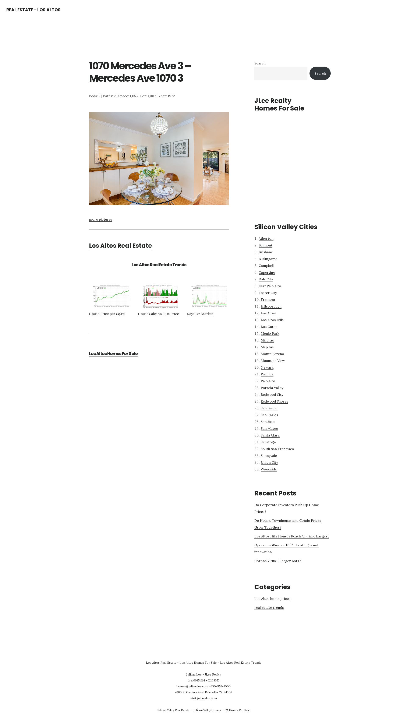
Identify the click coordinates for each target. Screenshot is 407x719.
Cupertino (267, 272)
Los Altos (268, 313)
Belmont (265, 245)
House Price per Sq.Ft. (107, 314)
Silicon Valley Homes (207, 710)
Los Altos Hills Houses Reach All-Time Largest (291, 536)
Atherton (266, 238)
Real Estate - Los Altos (33, 10)
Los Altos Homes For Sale (113, 354)
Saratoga (268, 442)
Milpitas (267, 347)
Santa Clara (270, 435)
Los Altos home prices (272, 598)
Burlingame (268, 259)
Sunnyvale (269, 455)
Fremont (268, 299)
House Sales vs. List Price (158, 314)
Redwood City (272, 394)
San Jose (268, 422)
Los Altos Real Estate (120, 246)
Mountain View (273, 360)
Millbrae (267, 340)
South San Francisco (277, 449)
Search (260, 63)
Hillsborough (271, 306)
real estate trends (269, 607)
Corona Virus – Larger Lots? (277, 561)
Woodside (269, 469)
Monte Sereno (272, 354)
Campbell (266, 265)
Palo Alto (268, 381)
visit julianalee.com (203, 698)
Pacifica (267, 374)
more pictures (100, 219)
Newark (267, 367)
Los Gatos (269, 327)
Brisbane (266, 252)
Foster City (268, 293)
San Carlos (269, 415)
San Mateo (269, 428)
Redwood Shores (274, 401)
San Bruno (269, 408)
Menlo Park (270, 333)
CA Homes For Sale (237, 710)
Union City (269, 462)
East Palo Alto (270, 286)
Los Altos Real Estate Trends (159, 265)
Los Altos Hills (272, 320)
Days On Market (200, 314)
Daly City (266, 279)
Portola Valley (272, 388)
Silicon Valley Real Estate (174, 710)
